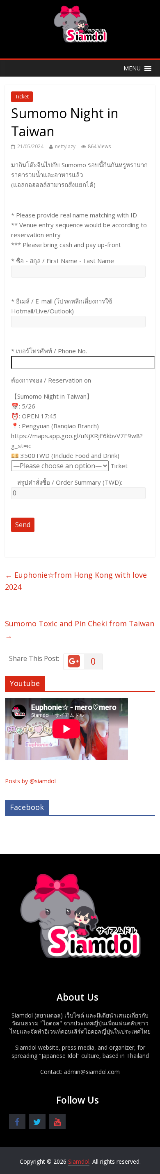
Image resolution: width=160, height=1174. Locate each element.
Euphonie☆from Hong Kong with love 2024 (76, 581)
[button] (132, 68)
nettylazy (65, 146)
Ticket (22, 96)
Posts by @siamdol (30, 781)
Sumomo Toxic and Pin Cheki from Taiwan (79, 629)
